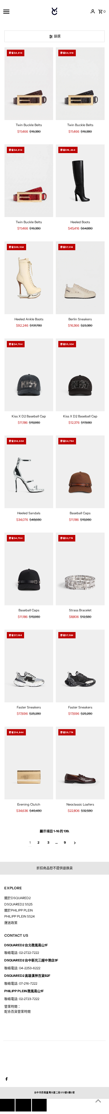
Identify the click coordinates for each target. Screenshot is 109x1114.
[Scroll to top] (98, 1100)
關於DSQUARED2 (17, 898)
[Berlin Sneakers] (80, 277)
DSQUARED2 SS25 (18, 904)
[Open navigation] (22, 11)
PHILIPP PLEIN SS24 (19, 916)
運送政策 (10, 923)
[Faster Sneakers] (28, 666)
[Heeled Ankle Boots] (28, 277)
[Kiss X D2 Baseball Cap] (28, 374)
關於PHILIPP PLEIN (18, 910)
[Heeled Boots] (80, 180)
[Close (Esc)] (23, 1105)
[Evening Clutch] (28, 763)
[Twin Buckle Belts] (28, 83)
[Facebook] (6, 1079)
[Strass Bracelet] (80, 568)
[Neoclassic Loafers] (80, 763)
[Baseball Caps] (80, 471)
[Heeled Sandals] (28, 471)
